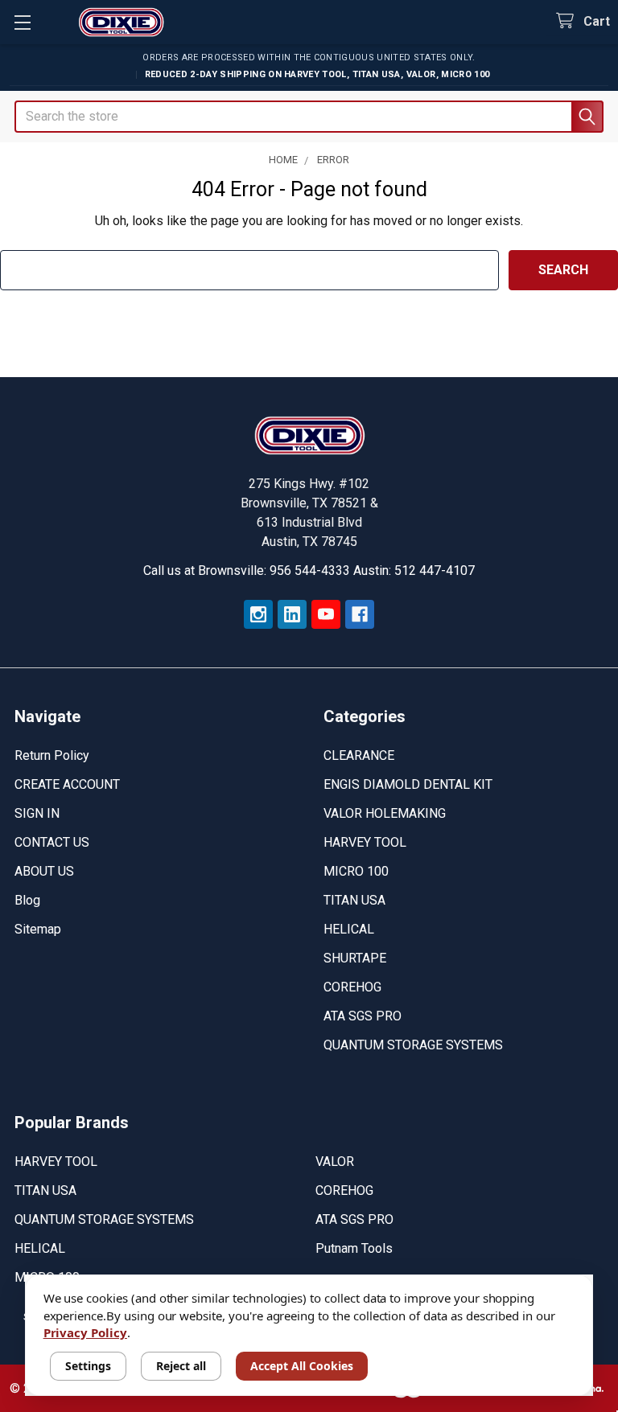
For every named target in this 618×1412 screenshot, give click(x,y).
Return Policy (51, 755)
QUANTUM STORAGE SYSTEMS (413, 1045)
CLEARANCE (358, 755)
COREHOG (352, 987)
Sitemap (37, 929)
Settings (88, 1365)
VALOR (334, 1161)
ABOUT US (44, 871)
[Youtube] (325, 614)
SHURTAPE (354, 958)
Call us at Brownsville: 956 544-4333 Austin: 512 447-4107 (309, 570)
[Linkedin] (292, 614)
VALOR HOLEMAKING (384, 813)
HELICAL (348, 929)
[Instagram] (258, 614)
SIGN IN (37, 813)
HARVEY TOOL (364, 842)
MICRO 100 (356, 871)
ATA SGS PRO (362, 1016)
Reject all (181, 1365)
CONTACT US (51, 842)
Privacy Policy (85, 1332)
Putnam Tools (354, 1248)
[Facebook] (359, 614)
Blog (27, 900)
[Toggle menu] (22, 22)
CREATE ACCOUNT (67, 784)
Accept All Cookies (301, 1365)
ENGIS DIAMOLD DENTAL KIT (407, 784)
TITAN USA (354, 900)
